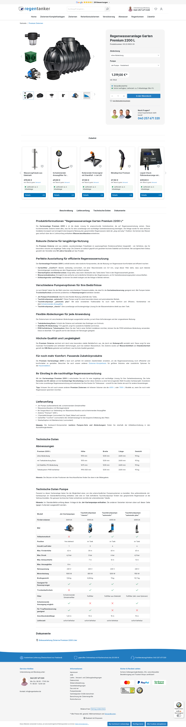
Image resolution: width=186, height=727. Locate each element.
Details (27, 195)
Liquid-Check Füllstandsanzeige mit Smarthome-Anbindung (150, 174)
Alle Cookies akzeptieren (156, 724)
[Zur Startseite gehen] (34, 9)
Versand (38, 182)
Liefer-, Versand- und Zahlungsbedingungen (86, 677)
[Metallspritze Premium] (122, 159)
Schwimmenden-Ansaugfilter (52, 304)
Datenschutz (74, 680)
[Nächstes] (93, 56)
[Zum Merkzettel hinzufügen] (42, 166)
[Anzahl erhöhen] (124, 96)
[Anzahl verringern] (112, 96)
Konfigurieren (138, 724)
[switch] (179, 715)
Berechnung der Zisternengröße (81, 696)
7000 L (122, 387)
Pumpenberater (75, 691)
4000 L (112, 387)
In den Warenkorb (143, 96)
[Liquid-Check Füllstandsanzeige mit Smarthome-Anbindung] (151, 159)
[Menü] (182, 702)
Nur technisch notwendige (119, 724)
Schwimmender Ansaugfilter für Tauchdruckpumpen (61, 174)
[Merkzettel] (156, 9)
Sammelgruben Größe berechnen (82, 694)
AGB (71, 675)
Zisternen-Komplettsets (97, 363)
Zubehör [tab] (92, 138)
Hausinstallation (44, 366)
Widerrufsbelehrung (77, 683)
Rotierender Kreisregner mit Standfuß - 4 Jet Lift (92, 174)
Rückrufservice (75, 699)
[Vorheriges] (21, 56)
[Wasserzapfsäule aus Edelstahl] (35, 159)
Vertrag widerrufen (98, 709)
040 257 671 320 (141, 10)
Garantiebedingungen (78, 686)
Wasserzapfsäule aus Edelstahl (33, 174)
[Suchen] (107, 9)
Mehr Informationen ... (82, 724)
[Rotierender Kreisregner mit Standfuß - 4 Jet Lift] (93, 159)
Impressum (74, 672)
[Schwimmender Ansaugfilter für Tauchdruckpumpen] (64, 159)
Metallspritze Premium (120, 173)
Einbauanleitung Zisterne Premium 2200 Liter (57, 640)
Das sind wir (74, 688)
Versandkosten (110, 714)
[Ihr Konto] (161, 9)
